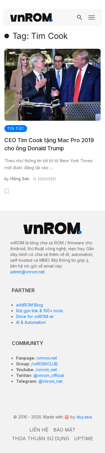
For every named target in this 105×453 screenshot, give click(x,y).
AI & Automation (31, 322)
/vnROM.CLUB (44, 363)
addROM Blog (29, 304)
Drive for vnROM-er (35, 316)
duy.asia (84, 416)
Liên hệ (38, 430)
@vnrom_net (49, 381)
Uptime (83, 438)
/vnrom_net (45, 369)
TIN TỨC (15, 128)
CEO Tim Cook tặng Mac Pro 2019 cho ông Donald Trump (49, 144)
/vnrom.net (46, 357)
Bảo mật (64, 430)
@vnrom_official (48, 375)
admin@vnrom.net (27, 271)
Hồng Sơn (19, 178)
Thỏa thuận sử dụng (40, 438)
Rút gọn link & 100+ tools (39, 310)
